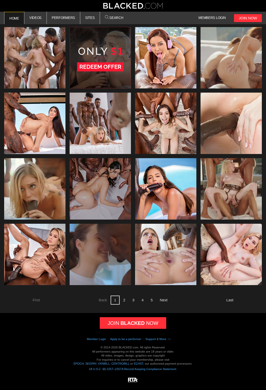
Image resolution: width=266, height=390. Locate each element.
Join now (133, 323)
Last (229, 300)
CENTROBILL (120, 363)
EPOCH (79, 363)
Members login (212, 18)
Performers (63, 18)
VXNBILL (104, 363)
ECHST (138, 363)
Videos (35, 18)
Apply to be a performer (125, 339)
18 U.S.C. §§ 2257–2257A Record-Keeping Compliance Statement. (133, 369)
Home (14, 18)
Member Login (96, 339)
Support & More (155, 339)
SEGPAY (90, 363)
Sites (90, 18)
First (36, 300)
